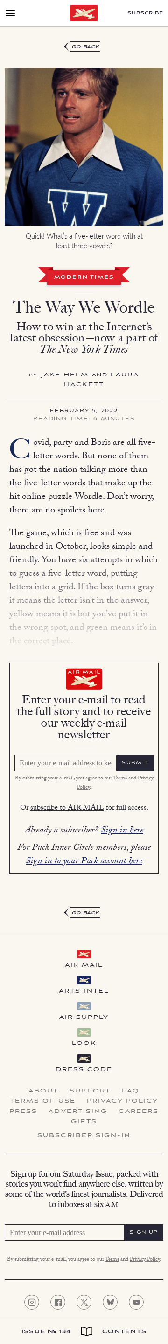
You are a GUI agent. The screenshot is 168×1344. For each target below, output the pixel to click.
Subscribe (145, 13)
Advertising (78, 1111)
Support (90, 1091)
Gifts (84, 1122)
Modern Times (84, 277)
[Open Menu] (10, 13)
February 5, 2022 (84, 411)
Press (23, 1111)
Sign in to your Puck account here (84, 862)
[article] (84, 480)
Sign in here (122, 831)
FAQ (131, 1091)
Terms (120, 778)
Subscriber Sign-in (84, 1136)
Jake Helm (65, 374)
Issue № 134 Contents (84, 1331)
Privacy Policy (122, 1101)
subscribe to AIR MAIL (67, 808)
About (43, 1091)
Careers (139, 1111)
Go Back (85, 47)
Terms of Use (43, 1101)
